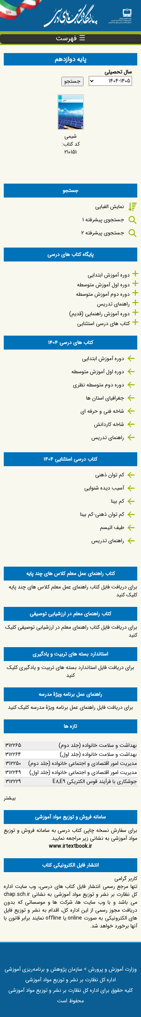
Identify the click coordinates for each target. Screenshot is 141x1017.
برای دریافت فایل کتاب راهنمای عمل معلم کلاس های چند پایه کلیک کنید (73, 591)
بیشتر (10, 798)
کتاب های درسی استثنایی (103, 323)
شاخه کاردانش (109, 424)
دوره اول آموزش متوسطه (103, 285)
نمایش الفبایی (109, 206)
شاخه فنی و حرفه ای (102, 411)
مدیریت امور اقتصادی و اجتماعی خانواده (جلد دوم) (82, 763)
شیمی (70, 136)
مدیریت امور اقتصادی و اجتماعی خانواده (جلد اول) (83, 772)
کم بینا (117, 501)
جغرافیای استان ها (105, 398)
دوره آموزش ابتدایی (109, 275)
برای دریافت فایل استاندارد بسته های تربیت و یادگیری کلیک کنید (70, 671)
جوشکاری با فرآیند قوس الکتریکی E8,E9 (95, 781)
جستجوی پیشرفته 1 (103, 220)
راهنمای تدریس (113, 304)
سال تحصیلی (118, 72)
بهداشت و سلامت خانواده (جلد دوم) (98, 745)
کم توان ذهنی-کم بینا (102, 514)
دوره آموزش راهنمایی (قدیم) (99, 314)
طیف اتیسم (112, 527)
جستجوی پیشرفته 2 (102, 233)
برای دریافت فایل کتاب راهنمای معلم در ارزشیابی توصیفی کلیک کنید (71, 631)
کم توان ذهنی (109, 475)
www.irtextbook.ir (70, 846)
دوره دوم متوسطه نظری (98, 385)
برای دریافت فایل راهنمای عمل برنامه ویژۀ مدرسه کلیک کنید (70, 707)
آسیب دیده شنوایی (104, 488)
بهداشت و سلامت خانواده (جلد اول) (98, 754)
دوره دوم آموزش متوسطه (103, 294)
